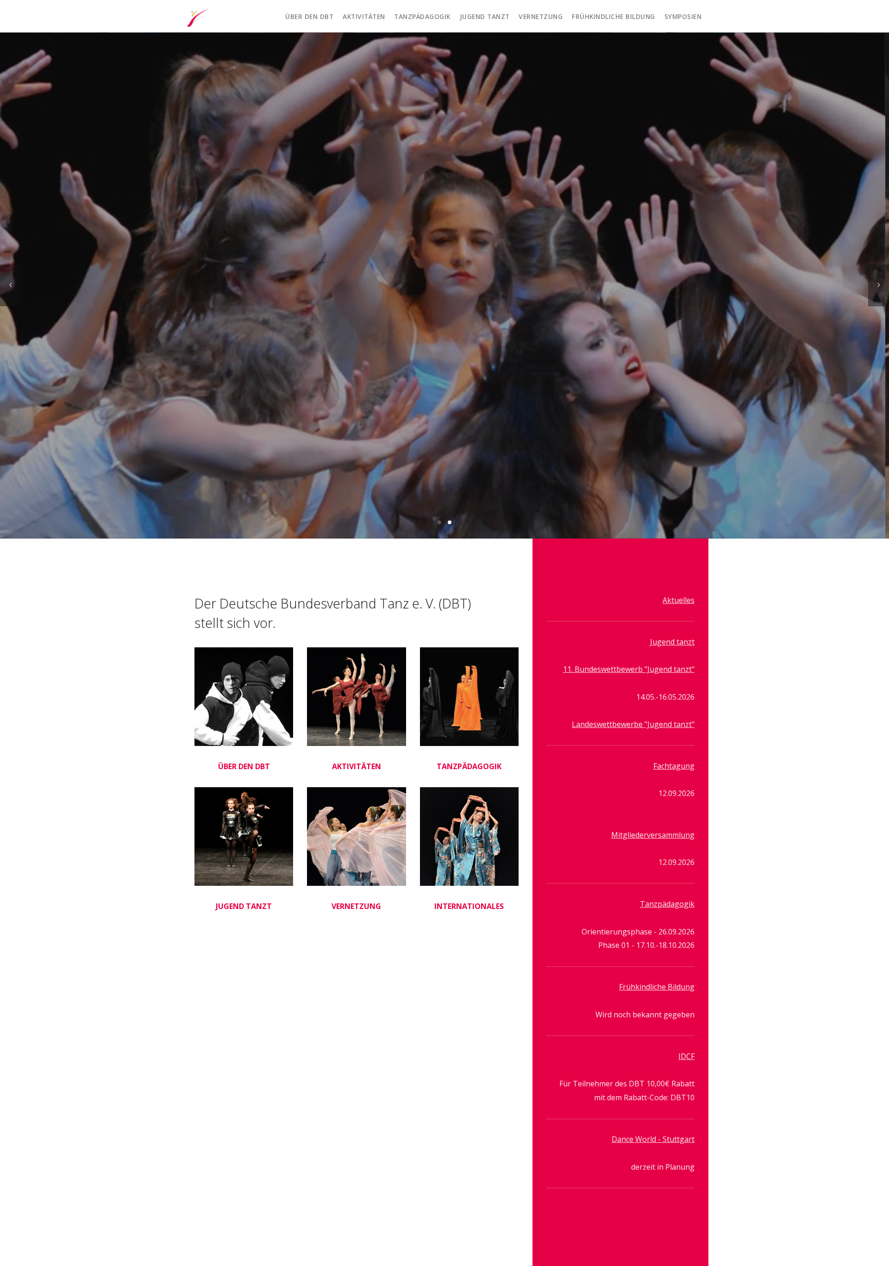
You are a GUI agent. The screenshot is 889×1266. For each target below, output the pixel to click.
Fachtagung (674, 766)
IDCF (686, 1057)
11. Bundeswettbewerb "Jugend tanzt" (629, 669)
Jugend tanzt (485, 16)
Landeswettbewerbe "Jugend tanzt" (633, 725)
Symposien (683, 16)
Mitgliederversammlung (653, 835)
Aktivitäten (364, 16)
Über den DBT (309, 16)
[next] (878, 285)
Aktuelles (679, 600)
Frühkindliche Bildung (613, 16)
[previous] (10, 285)
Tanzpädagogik (422, 16)
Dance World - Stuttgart (653, 1139)
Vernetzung (541, 16)
